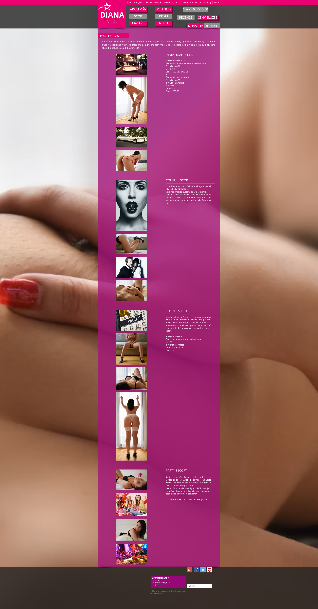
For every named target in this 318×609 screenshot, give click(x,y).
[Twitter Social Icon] (203, 569)
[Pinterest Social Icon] (209, 569)
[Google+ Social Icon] (189, 569)
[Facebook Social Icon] (196, 569)
